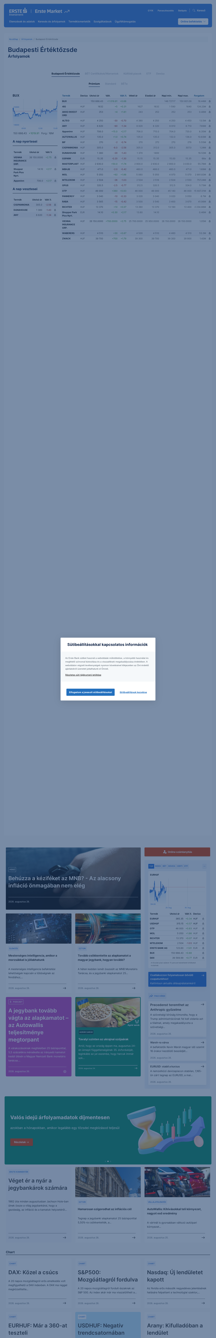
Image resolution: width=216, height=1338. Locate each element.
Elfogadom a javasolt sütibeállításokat (90, 692)
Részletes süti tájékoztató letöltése (83, 674)
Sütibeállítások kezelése (133, 692)
